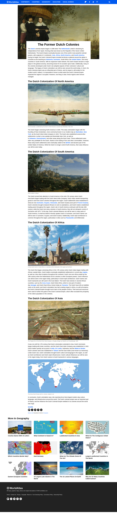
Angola (84, 272)
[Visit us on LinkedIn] (21, 499)
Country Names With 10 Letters (18, 436)
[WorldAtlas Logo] (13, 2)
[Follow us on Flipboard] (8, 499)
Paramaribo (70, 218)
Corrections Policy (48, 494)
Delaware (32, 138)
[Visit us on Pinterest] (17, 499)
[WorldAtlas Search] (109, 2)
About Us (29, 494)
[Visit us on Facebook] (11, 499)
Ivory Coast (46, 283)
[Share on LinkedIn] (41, 410)
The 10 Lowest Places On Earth (70, 476)
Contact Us (13, 494)
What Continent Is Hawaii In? (43, 436)
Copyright (23, 494)
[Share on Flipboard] (29, 410)
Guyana (46, 203)
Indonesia (49, 59)
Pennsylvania (41, 138)
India (52, 348)
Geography (45, 413)
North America (66, 55)
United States (76, 59)
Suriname (56, 59)
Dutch (33, 49)
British (68, 143)
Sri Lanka (58, 348)
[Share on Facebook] (32, 410)
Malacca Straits (80, 348)
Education (56, 2)
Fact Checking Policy (37, 494)
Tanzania (65, 285)
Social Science (68, 2)
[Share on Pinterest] (38, 410)
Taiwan (55, 350)
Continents (25, 2)
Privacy (19, 494)
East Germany (38, 456)
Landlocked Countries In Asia (70, 436)
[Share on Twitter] (35, 410)
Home (8, 494)
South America (79, 55)
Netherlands (65, 49)
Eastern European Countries (17, 476)
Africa (58, 55)
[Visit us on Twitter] (14, 499)
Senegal (33, 285)
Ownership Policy (58, 494)
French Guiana (82, 203)
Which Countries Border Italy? (18, 456)
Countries (36, 2)
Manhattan (79, 132)
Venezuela (53, 203)
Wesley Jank (30, 413)
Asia (53, 55)
